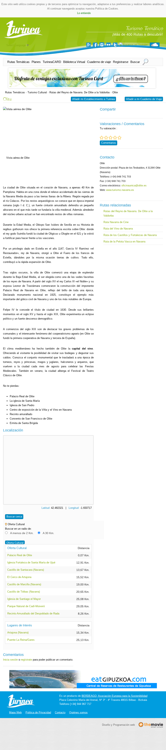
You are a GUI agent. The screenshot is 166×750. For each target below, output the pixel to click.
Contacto (60, 712)
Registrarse (120, 62)
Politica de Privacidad (38, 712)
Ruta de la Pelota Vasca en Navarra (124, 241)
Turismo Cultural (37, 92)
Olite (115, 92)
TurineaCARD (52, 62)
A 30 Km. (48, 533)
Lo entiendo (84, 13)
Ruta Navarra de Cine (116, 222)
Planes (36, 62)
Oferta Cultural (14, 542)
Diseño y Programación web (118, 724)
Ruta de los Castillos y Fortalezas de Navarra (130, 235)
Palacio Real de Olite (19, 555)
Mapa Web (15, 712)
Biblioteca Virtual (74, 62)
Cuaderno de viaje (99, 62)
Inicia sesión (10, 659)
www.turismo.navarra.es (120, 189)
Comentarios (108, 142)
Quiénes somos (78, 712)
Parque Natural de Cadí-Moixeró (26, 606)
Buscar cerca (14, 516)
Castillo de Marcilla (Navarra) (24, 584)
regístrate (26, 659)
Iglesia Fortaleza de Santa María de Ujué (31, 562)
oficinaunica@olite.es (134, 185)
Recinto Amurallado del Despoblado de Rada (33, 613)
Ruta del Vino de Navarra (118, 228)
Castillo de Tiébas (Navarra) (23, 591)
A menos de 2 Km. (22, 533)
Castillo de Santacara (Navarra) (25, 569)
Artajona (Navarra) (18, 632)
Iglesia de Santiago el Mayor (24, 598)
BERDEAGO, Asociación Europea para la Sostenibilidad (114, 695)
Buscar (135, 62)
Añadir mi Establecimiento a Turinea (93, 99)
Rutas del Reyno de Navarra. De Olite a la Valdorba (79, 92)
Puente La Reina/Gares (21, 639)
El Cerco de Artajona (19, 577)
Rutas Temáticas (18, 62)
